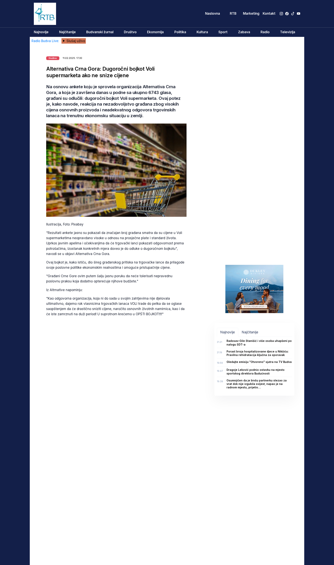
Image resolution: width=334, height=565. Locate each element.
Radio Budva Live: (46, 41)
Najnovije (41, 32)
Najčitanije (67, 32)
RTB (233, 13)
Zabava (244, 32)
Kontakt (269, 13)
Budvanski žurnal (99, 32)
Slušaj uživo (75, 41)
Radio (265, 32)
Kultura (202, 32)
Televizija (287, 32)
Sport (222, 32)
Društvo (130, 32)
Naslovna (212, 13)
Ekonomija (155, 32)
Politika (180, 32)
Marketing (251, 13)
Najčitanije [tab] (250, 332)
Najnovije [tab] (227, 332)
